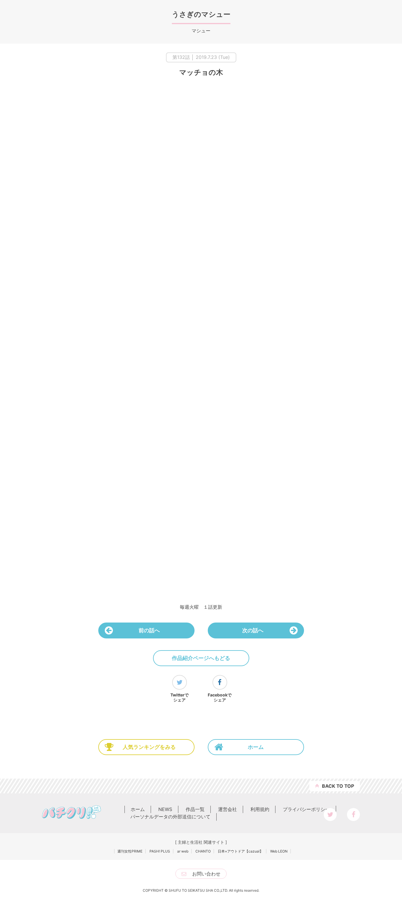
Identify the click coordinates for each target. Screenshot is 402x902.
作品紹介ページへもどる (201, 658)
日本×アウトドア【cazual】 (240, 851)
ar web (182, 851)
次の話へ (252, 630)
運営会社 (227, 809)
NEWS (165, 809)
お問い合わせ (206, 873)
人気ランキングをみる (149, 747)
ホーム (256, 747)
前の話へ (149, 630)
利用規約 (259, 809)
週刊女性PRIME (129, 851)
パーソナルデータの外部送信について (170, 817)
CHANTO (203, 851)
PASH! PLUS (159, 851)
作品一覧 (195, 809)
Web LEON (279, 851)
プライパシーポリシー (306, 809)
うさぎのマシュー (201, 14)
